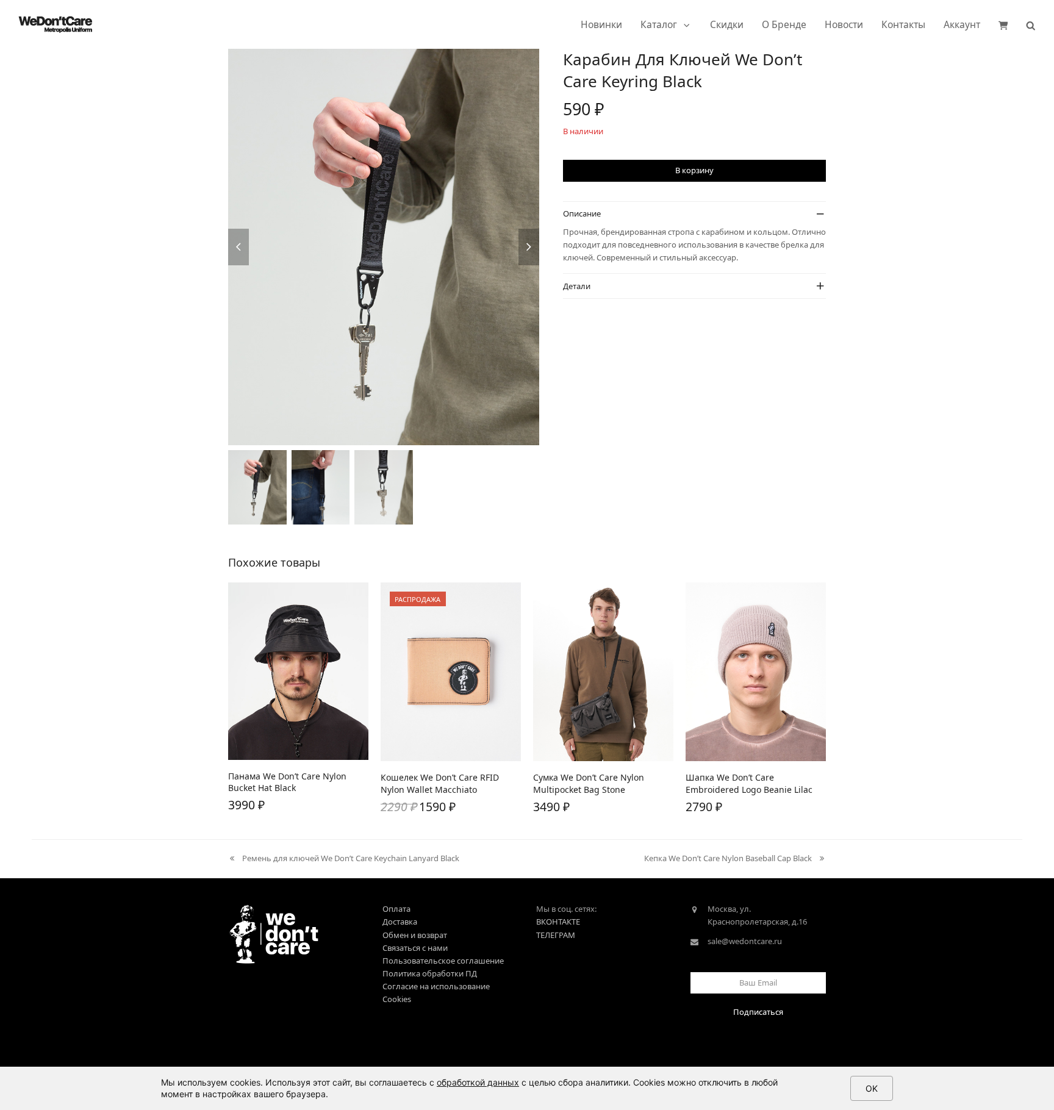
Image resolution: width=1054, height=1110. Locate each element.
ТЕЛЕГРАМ (555, 934)
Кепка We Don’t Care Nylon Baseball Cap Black (728, 859)
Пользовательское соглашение (443, 960)
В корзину (694, 170)
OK (872, 1088)
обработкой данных (478, 1082)
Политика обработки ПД (429, 973)
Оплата (396, 908)
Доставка (399, 921)
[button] (1003, 24)
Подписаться (758, 1011)
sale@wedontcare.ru (745, 941)
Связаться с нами (415, 947)
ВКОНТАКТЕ (558, 921)
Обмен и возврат (414, 934)
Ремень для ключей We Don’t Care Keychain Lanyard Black (343, 859)
